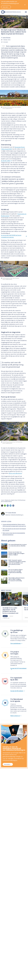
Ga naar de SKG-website (16, 691)
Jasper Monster (6, 37)
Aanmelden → (7, 764)
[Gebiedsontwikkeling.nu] (12, 12)
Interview (11, 616)
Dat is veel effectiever (15, 473)
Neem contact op (15, 715)
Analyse (3, 45)
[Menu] (26, 12)
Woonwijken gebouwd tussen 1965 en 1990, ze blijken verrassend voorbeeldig (16, 579)
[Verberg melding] (25, 5)
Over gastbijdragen (15, 643)
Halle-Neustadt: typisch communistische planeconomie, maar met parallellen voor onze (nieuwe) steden (17, 562)
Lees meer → (6, 7)
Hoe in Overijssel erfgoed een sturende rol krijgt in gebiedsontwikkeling (15, 571)
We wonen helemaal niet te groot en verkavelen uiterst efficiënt (17, 545)
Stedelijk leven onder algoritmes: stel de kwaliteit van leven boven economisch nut (10, 610)
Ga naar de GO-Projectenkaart (18, 668)
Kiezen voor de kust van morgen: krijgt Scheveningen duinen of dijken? (16, 553)
